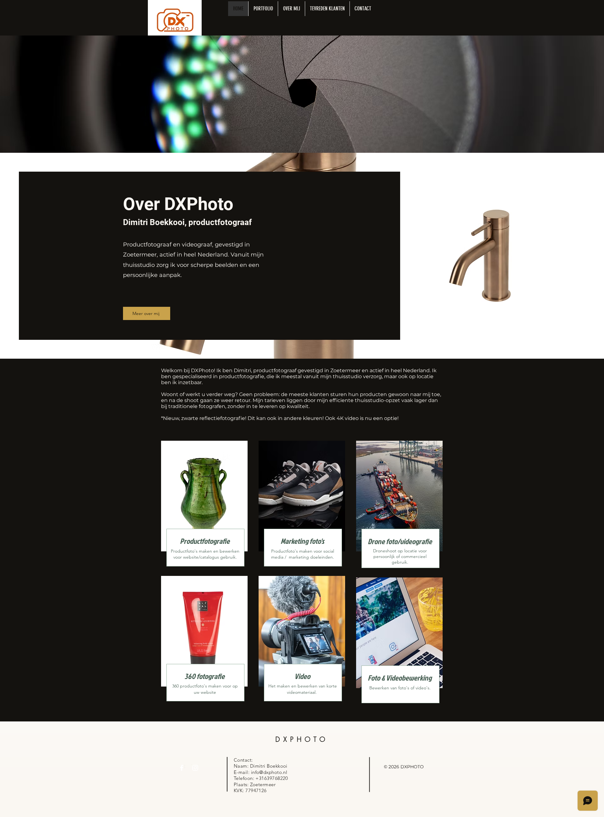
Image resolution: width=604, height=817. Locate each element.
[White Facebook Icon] (182, 768)
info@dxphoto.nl (269, 772)
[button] (263, 8)
